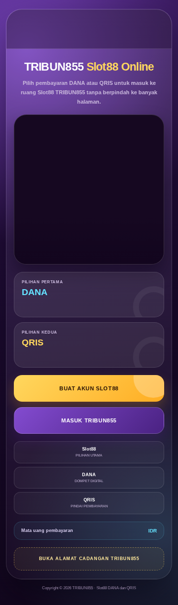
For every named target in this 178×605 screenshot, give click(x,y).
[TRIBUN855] (89, 29)
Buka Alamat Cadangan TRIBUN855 (89, 558)
